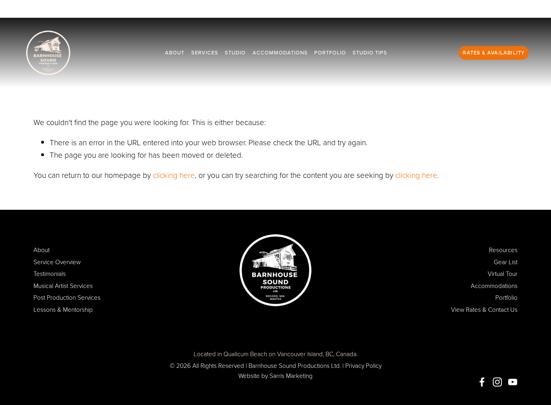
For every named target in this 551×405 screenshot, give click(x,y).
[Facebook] (482, 382)
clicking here (174, 174)
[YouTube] (513, 382)
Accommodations (280, 52)
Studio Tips (370, 52)
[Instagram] (497, 382)
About (174, 52)
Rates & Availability (494, 53)
